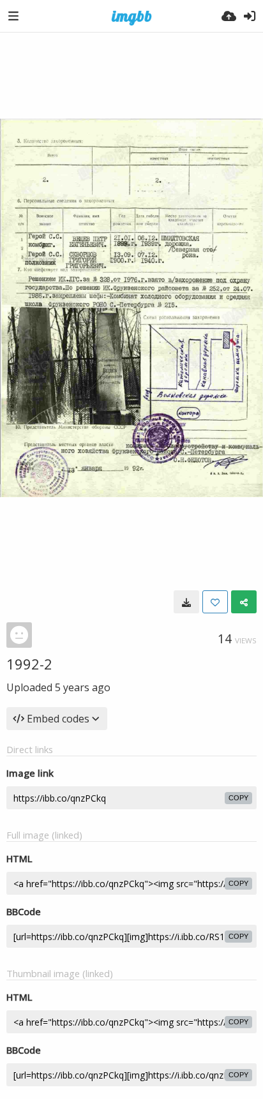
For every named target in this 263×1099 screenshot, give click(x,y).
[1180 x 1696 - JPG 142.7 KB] (186, 601)
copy (238, 798)
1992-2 (29, 663)
